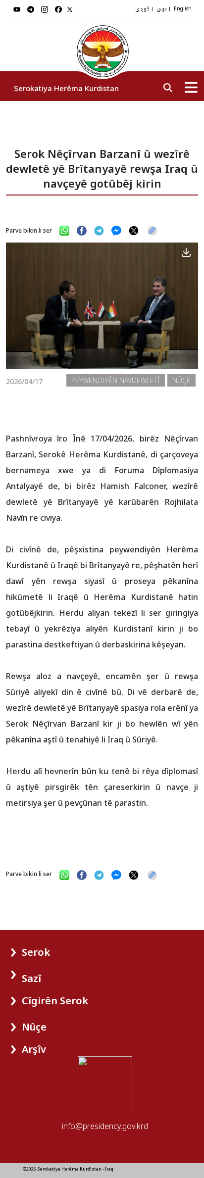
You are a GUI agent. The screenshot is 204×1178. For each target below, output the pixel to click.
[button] (31, 948)
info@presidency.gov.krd (105, 1126)
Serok (36, 952)
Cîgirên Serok (55, 1000)
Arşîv (34, 1049)
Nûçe (34, 1026)
